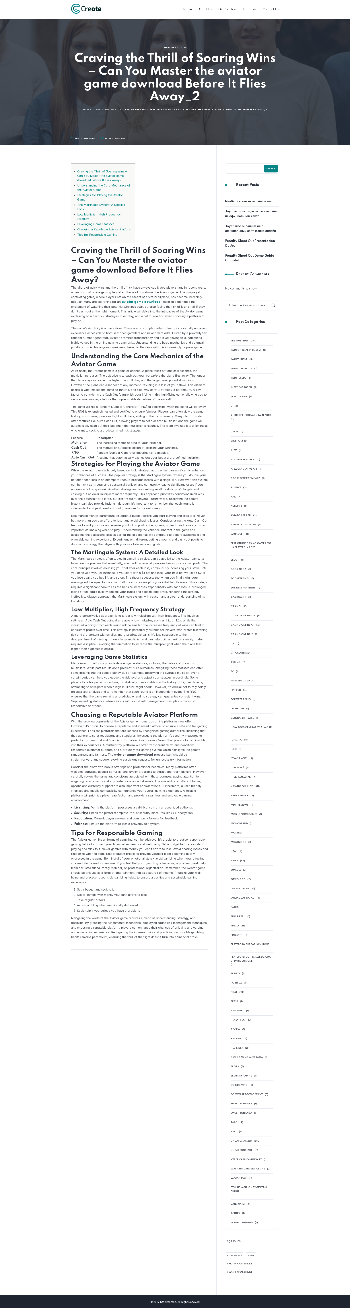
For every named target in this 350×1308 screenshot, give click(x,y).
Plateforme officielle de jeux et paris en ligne (251, 959)
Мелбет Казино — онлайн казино (249, 201)
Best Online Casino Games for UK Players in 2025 (251, 545)
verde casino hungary (246, 1159)
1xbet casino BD (241, 387)
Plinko (235, 973)
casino (236, 606)
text (234, 1131)
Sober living (239, 1085)
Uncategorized (106, 109)
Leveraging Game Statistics (95, 224)
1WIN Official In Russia (246, 350)
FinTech (236, 690)
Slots (235, 1066)
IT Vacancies (239, 758)
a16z (234, 450)
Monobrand (239, 823)
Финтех (235, 1213)
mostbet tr (238, 842)
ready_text (238, 1020)
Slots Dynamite (241, 1076)
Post (234, 992)
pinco (235, 926)
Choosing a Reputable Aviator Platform (104, 229)
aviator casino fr (243, 525)
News (234, 861)
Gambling (237, 709)
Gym (252, 1256)
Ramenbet (237, 1011)
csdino (235, 662)
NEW (234, 851)
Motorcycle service (240, 1264)
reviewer (237, 1048)
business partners (243, 588)
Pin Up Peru (238, 916)
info (234, 749)
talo (234, 1122)
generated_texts (242, 718)
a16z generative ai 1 (244, 469)
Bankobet (237, 534)
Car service (235, 1256)
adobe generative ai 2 (245, 478)
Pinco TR (236, 935)
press (234, 1001)
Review (235, 1029)
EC (232, 671)
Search (270, 169)
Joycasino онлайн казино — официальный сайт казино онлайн (250, 229)
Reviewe (236, 1038)
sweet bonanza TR (243, 1113)
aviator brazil (241, 515)
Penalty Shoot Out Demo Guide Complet (249, 258)
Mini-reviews (239, 805)
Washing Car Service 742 (248, 1169)
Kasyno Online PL (242, 786)
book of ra (238, 569)
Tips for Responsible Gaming (97, 234)
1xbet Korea (239, 396)
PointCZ (236, 983)
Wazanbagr (239, 1178)
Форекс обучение (242, 1222)
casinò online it (242, 634)
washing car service (240, 1272)
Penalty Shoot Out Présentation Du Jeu (250, 243)
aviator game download (141, 302)
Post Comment (115, 138)
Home (87, 109)
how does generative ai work (251, 727)
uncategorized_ (242, 1150)
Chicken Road (240, 653)
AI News (236, 487)
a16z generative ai (243, 459)
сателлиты (238, 1204)
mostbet (237, 833)
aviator (236, 506)
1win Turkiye (239, 359)
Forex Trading (241, 699)
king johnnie (239, 795)
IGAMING (236, 740)
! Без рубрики (239, 341)
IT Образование (241, 777)
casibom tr (238, 597)
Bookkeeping (239, 578)
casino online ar (242, 625)
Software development (247, 1094)
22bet (234, 432)
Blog (234, 560)
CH (232, 643)
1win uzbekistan (241, 369)
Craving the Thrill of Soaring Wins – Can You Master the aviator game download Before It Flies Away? (102, 176)
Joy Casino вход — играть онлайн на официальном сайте (251, 214)
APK (233, 497)
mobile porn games (244, 814)
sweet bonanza (241, 1104)
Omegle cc (238, 879)
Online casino (240, 888)
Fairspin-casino (242, 681)
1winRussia (238, 378)
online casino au (242, 898)
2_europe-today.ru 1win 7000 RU (251, 417)
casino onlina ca (243, 616)
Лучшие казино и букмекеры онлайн (249, 1189)
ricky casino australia (247, 1057)
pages (235, 907)
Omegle (236, 870)
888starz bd (239, 441)
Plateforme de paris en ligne (250, 944)
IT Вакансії (237, 768)
